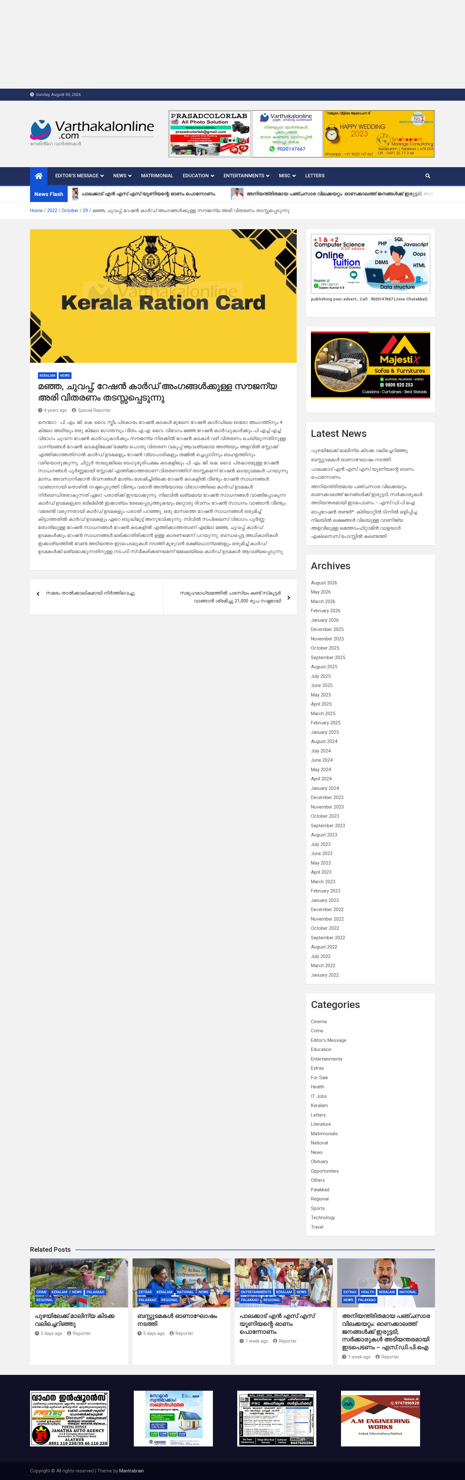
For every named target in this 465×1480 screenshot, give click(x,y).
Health (317, 1087)
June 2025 (321, 685)
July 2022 (321, 956)
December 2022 (327, 909)
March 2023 (323, 882)
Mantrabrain (131, 1471)
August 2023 (324, 835)
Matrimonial (157, 176)
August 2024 (324, 741)
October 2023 (325, 816)
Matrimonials (324, 1134)
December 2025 (327, 629)
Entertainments (244, 176)
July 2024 (321, 751)
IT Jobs (319, 1096)
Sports (318, 1208)
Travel (317, 1227)
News (119, 176)
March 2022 (323, 965)
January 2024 (325, 788)
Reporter (82, 1333)
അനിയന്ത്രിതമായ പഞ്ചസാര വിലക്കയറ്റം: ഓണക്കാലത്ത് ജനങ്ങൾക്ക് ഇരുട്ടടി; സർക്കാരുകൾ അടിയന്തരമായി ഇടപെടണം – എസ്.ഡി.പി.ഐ (366, 495)
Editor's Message (328, 1040)
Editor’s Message (76, 176)
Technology (323, 1217)
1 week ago (256, 1341)
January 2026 (325, 620)
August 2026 (324, 583)
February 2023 (325, 891)
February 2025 (325, 723)
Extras (317, 1068)
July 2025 (321, 676)
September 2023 (328, 825)
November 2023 (327, 807)
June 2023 (321, 853)
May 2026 (321, 592)
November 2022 (327, 919)
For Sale (319, 1077)
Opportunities (325, 1171)
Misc (284, 176)
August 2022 (324, 947)
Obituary (319, 1161)
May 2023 (321, 863)
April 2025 (321, 704)
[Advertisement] (190, 44)
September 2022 (328, 938)
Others (318, 1180)
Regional (320, 1199)
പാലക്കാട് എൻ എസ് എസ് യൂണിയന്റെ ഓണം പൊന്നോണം (276, 1323)
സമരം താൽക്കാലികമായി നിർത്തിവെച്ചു (90, 593)
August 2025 (324, 667)
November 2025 (327, 639)
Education (196, 176)
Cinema (319, 1021)
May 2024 (321, 769)
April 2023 (321, 872)
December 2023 (327, 797)
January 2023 (325, 900)
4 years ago (55, 410)
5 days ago (51, 1333)
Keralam (47, 376)
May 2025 (321, 695)
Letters (315, 176)
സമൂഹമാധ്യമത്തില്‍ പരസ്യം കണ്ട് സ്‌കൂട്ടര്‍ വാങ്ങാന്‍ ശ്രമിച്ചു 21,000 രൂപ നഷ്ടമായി (230, 597)
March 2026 (323, 601)
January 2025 (325, 732)
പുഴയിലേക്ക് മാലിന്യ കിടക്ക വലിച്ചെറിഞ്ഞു (359, 450)
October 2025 (325, 648)
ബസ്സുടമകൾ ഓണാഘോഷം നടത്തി (351, 460)
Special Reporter (94, 410)
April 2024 (321, 779)
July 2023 (321, 844)
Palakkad (320, 1190)
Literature (321, 1124)
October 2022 (325, 928)
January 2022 (325, 975)
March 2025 (323, 713)
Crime (317, 1031)
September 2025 (328, 657)
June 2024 (321, 760)
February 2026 (325, 611)
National (319, 1143)
